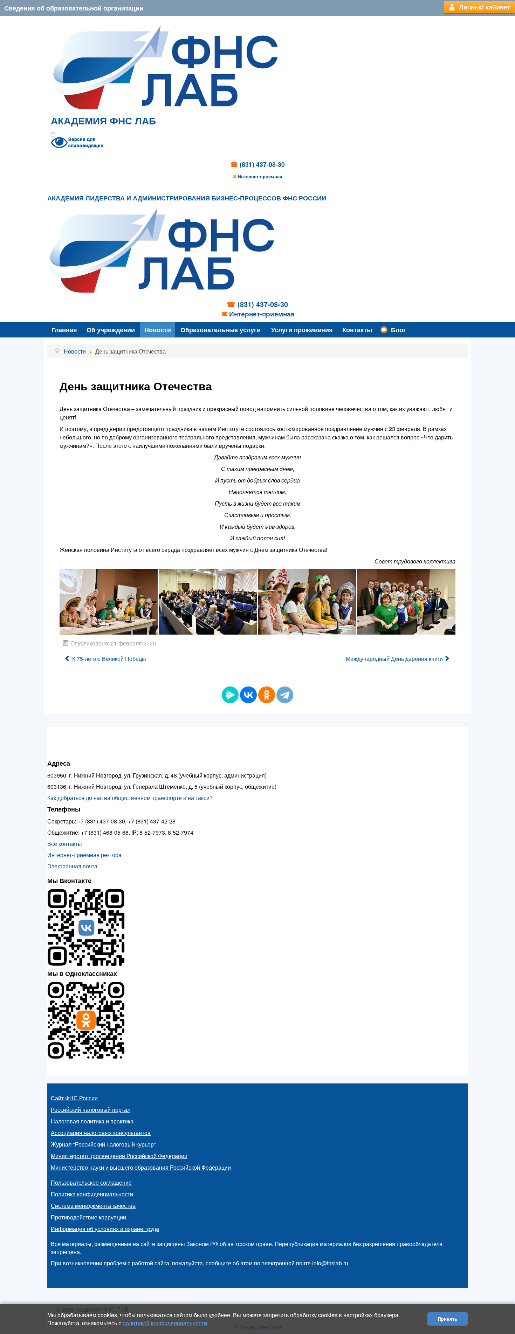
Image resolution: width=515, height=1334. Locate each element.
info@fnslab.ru (330, 1263)
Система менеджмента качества (93, 1206)
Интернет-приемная (260, 176)
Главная (64, 329)
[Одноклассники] (266, 694)
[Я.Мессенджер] (230, 694)
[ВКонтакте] (248, 694)
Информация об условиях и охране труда (105, 1229)
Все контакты (64, 844)
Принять (447, 1318)
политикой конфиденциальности (165, 1323)
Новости (157, 329)
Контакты (357, 329)
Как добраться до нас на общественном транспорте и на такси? (130, 798)
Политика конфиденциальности (92, 1194)
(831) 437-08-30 (262, 164)
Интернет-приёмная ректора (84, 855)
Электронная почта (72, 866)
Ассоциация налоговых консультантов (101, 1133)
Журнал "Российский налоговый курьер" (103, 1144)
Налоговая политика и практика (92, 1121)
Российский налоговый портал (90, 1110)
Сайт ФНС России (74, 1098)
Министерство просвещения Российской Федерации (119, 1156)
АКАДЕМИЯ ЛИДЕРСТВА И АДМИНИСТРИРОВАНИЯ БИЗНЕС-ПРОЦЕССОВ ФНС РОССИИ (186, 198)
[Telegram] (284, 694)
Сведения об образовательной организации (73, 8)
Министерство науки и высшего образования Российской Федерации (141, 1167)
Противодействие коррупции (88, 1217)
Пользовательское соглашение (91, 1182)
